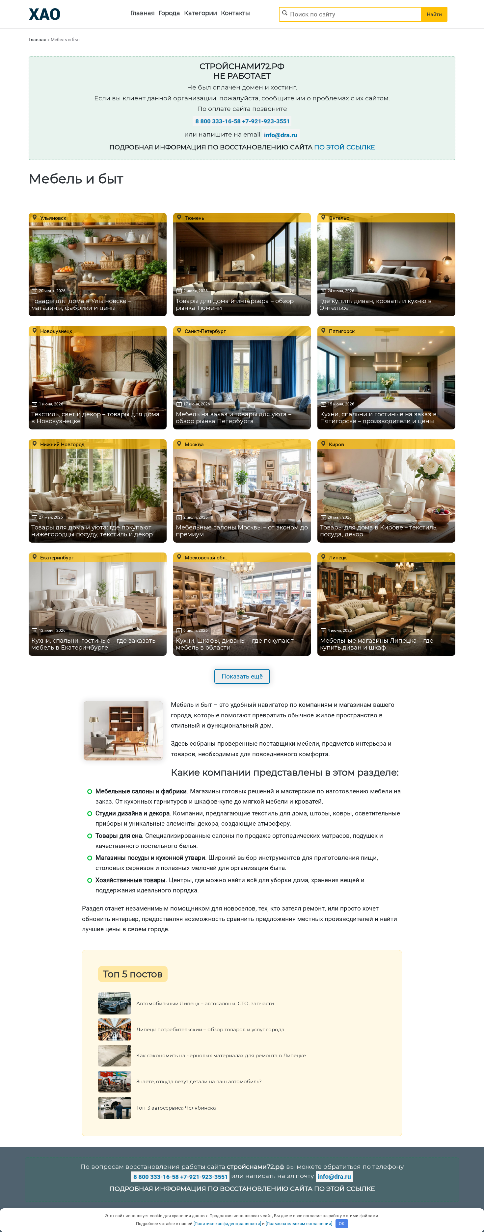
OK (341, 1223)
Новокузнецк (55, 331)
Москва (193, 444)
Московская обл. (205, 557)
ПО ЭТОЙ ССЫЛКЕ (344, 147)
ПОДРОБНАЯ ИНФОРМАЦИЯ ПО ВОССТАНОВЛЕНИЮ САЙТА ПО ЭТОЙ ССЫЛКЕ (242, 1189)
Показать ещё (242, 676)
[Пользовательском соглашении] (299, 1223)
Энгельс (338, 218)
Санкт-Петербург (204, 331)
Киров (336, 444)
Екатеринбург (56, 557)
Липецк (337, 557)
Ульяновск (53, 218)
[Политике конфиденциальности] (227, 1223)
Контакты (235, 13)
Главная (142, 13)
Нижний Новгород (62, 444)
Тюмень (193, 218)
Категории (200, 13)
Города (169, 13)
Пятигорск (341, 331)
